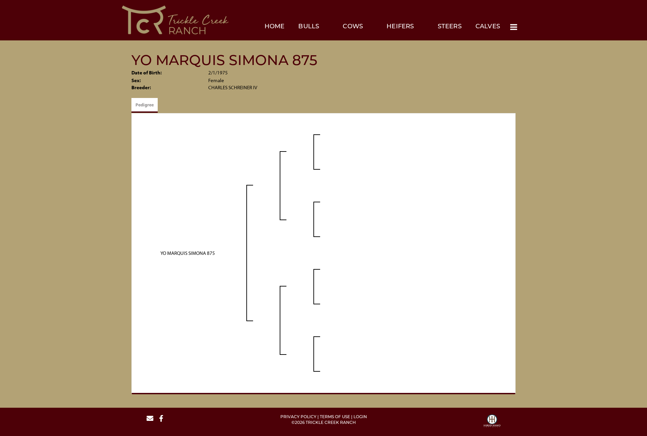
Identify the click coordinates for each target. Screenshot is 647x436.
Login (360, 417)
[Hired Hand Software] (492, 421)
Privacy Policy (298, 417)
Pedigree (144, 105)
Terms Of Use (335, 417)
